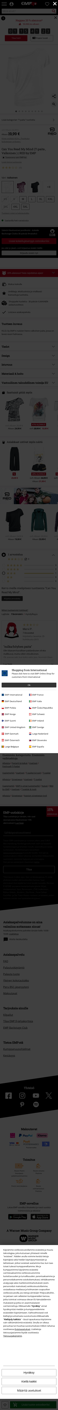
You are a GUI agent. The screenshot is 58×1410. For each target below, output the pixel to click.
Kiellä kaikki (29, 1381)
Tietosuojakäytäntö (12, 1335)
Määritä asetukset (29, 1390)
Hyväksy (29, 1372)
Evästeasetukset (22, 1329)
